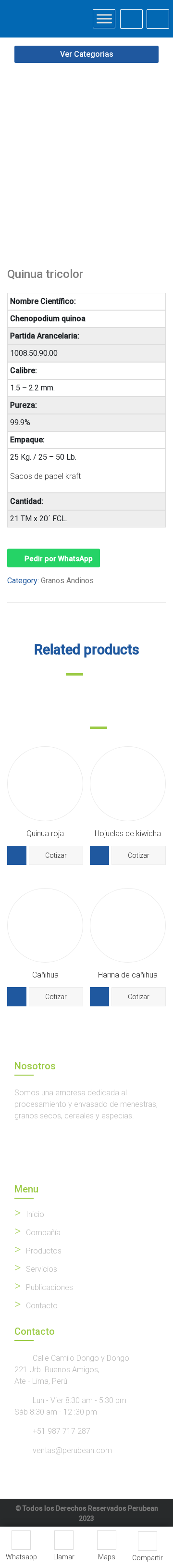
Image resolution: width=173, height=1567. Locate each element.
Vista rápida (16, 855)
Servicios (41, 1269)
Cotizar (56, 855)
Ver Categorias (86, 54)
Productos (44, 1250)
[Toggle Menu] (104, 18)
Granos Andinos (67, 580)
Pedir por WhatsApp (59, 558)
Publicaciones (49, 1287)
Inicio (35, 1214)
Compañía (43, 1232)
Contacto (42, 1305)
